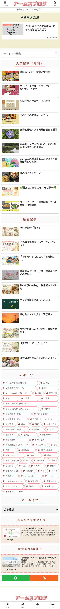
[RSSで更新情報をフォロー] (44, 578)
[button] (56, 53)
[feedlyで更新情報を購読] (16, 578)
